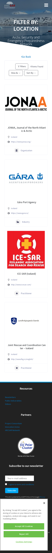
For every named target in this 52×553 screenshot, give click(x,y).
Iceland (14, 137)
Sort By (30, 73)
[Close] (44, 503)
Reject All (24, 534)
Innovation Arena (12, 427)
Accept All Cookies (24, 526)
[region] (24, 525)
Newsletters (10, 397)
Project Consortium (13, 423)
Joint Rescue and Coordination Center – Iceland (27, 346)
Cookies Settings (24, 542)
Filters (23, 66)
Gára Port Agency (26, 202)
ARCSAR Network (12, 430)
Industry (26, 221)
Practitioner (26, 293)
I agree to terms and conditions (21, 484)
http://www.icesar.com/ (21, 284)
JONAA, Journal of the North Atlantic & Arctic (27, 129)
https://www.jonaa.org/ (21, 141)
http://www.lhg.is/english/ (22, 359)
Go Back (26, 56)
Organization (26, 150)
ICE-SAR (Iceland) (26, 273)
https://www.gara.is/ (20, 213)
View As (14, 73)
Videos (8, 404)
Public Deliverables (13, 400)
